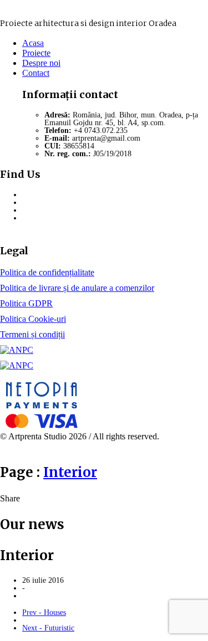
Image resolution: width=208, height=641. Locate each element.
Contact (35, 73)
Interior (70, 472)
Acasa (33, 43)
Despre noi (41, 63)
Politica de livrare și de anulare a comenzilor (77, 288)
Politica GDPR (26, 303)
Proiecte (36, 53)
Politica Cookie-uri (33, 319)
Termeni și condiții (32, 334)
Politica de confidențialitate (47, 272)
